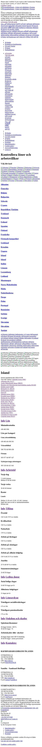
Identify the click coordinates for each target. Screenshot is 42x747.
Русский (32, 33)
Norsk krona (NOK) (7, 400)
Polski (10, 33)
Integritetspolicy (10, 144)
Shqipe (22, 35)
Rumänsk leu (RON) (7, 403)
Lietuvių (4, 29)
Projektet (8, 142)
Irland (3, 255)
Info (3, 420)
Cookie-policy (9, 146)
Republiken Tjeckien (9, 209)
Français (35, 26)
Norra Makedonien (9, 285)
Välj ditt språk (12, 22)
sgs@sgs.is (8, 697)
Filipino (4, 33)
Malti (14, 31)
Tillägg (9, 508)
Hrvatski (15, 27)
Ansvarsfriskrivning (11, 148)
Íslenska (29, 27)
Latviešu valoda (13, 29)
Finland (4, 230)
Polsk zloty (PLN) (7, 401)
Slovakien (5, 326)
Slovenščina (14, 35)
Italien (3, 264)
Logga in (8, 149)
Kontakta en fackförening (13, 44)
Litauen (4, 268)
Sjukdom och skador (16, 618)
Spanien (4, 226)
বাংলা (18, 24)
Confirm (3, 5)
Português (17, 33)
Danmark (5, 218)
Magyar (22, 27)
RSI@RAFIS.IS (10, 662)
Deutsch (36, 24)
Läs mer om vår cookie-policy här (12, 741)
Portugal (4, 305)
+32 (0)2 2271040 (7, 717)
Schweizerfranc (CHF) (8, 405)
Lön (8, 420)
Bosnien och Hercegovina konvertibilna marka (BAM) (18, 385)
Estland (4, 222)
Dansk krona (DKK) (7, 390)
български (11, 24)
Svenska (4, 22)
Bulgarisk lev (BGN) (7, 389)
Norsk (20, 31)
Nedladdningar (9, 50)
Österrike (5, 189)
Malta (3, 289)
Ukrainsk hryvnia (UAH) (9, 414)
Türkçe (3, 37)
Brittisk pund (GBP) (7, 387)
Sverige (4, 318)
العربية (4, 24)
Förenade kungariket (10, 239)
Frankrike (5, 234)
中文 (36, 37)
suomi (28, 26)
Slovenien (5, 322)
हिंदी (9, 27)
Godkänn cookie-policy (8, 744)
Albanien (4, 184)
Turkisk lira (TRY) (7, 413)
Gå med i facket (10, 46)
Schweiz (4, 201)
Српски (28, 35)
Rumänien (5, 310)
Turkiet (4, 330)
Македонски (6, 31)
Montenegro (6, 280)
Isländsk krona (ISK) (19, 379)
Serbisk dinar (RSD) (7, 407)
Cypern (4, 205)
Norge (3, 297)
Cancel (9, 5)
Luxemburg (6, 272)
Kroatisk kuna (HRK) (8, 396)
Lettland (4, 276)
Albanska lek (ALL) (7, 381)
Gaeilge (4, 27)
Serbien (4, 314)
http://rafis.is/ (8, 661)
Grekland (5, 243)
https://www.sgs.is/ (10, 695)
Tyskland (5, 214)
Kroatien (4, 247)
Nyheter (7, 48)
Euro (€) (3, 392)
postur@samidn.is (11, 680)
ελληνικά (4, 26)
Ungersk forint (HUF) (8, 416)
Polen (3, 301)
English (11, 26)
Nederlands (33, 31)
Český (23, 24)
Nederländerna (7, 293)
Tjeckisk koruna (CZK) (8, 411)
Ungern (4, 251)
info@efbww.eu (6, 719)
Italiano (35, 27)
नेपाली (26, 31)
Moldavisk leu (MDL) (8, 398)
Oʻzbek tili (20, 37)
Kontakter (11, 643)
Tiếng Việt (29, 37)
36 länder (8, 42)
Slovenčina (5, 35)
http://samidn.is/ (9, 678)
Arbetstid (10, 470)
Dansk (29, 24)
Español (18, 26)
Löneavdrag (12, 597)
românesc (25, 33)
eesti (24, 26)
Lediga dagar (13, 577)
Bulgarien (5, 197)
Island (3, 259)
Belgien (4, 193)
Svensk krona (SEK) (7, 409)
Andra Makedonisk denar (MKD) (12, 383)
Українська (11, 37)
